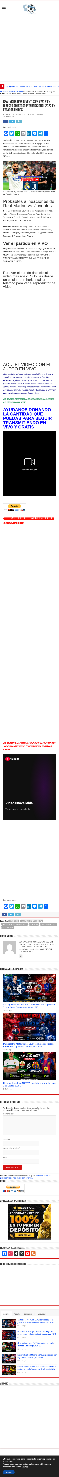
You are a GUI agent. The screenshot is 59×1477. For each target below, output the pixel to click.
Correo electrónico (11, 1148)
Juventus (34, 924)
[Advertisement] (29, 47)
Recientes (6, 1314)
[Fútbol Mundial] (29, 9)
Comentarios (29, 1314)
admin (7, 114)
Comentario (8, 1114)
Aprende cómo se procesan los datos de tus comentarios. (25, 1177)
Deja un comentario (37, 114)
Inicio (4, 91)
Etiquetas (42, 1314)
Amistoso (14, 921)
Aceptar (9, 1472)
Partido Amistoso (49, 924)
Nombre (7, 1139)
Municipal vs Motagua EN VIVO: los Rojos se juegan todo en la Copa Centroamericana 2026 (28, 1045)
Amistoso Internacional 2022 (15, 924)
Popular (17, 1314)
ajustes (24, 1467)
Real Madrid (8, 927)
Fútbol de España (16, 91)
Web (5, 1157)
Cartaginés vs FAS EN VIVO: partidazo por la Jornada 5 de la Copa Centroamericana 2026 (29, 1006)
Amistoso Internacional (32, 921)
